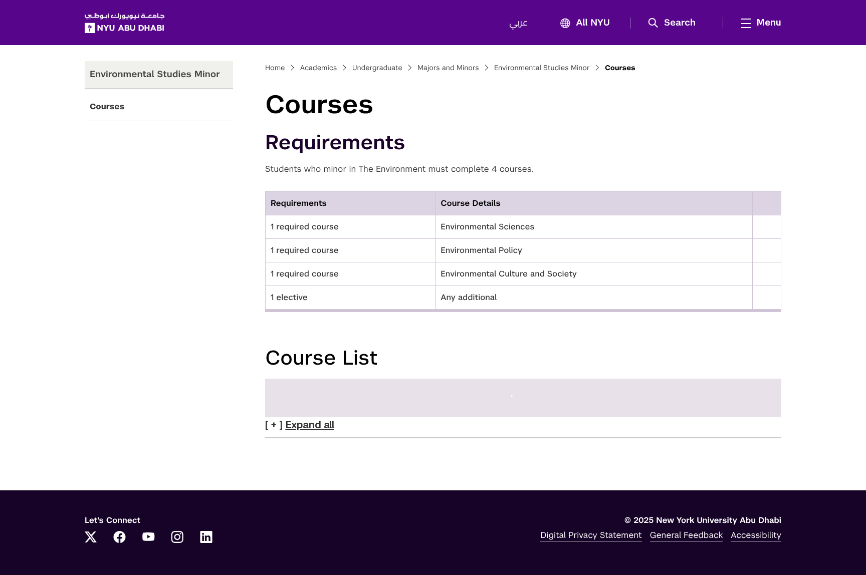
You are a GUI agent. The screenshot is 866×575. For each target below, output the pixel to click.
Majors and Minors (448, 68)
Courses (107, 106)
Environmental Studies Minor (542, 68)
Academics (318, 68)
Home (275, 68)
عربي (518, 23)
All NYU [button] (593, 23)
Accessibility (756, 534)
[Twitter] (90, 538)
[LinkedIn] (206, 538)
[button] (675, 23)
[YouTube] (148, 538)
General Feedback (686, 534)
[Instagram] (177, 538)
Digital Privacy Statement (590, 534)
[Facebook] (119, 538)
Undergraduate (377, 68)
